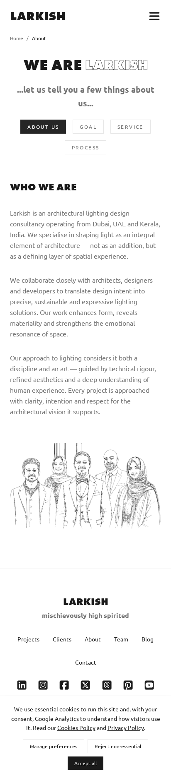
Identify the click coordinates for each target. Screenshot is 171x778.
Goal (88, 126)
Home (16, 38)
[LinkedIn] (21, 685)
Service (130, 126)
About (93, 639)
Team (121, 639)
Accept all (85, 763)
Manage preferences (53, 746)
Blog (148, 639)
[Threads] (106, 685)
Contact (85, 662)
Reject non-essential (118, 746)
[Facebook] (64, 685)
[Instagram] (43, 685)
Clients (62, 639)
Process (86, 147)
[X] (85, 685)
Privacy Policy (125, 727)
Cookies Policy (76, 727)
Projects (28, 639)
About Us (43, 126)
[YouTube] (149, 685)
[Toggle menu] (154, 16)
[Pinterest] (128, 685)
